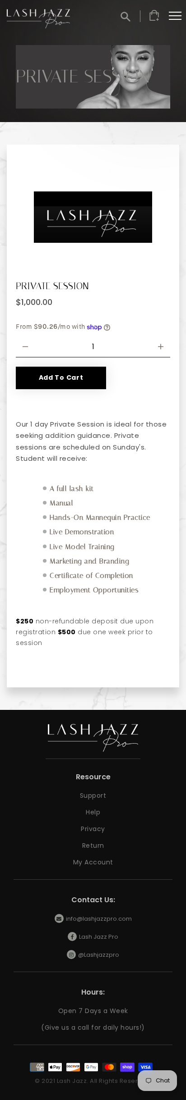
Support (93, 795)
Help (93, 812)
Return (93, 845)
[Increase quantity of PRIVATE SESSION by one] (160, 347)
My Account (93, 862)
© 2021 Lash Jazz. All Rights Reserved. (93, 1081)
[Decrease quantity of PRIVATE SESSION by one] (25, 347)
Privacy (93, 828)
